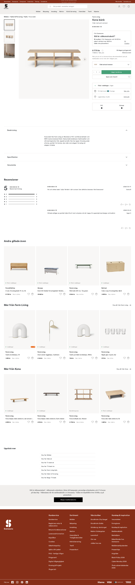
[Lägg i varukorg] (32, 294)
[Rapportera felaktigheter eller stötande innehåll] (129, 204)
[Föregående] (23, 59)
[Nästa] (85, 59)
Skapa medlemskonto (68, 500)
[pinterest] (22, 582)
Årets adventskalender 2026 (120, 567)
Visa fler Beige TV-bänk (48, 477)
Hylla (26, 17)
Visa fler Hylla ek (46, 459)
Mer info (126, 91)
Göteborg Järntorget (99, 527)
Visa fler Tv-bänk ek (47, 462)
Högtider (115, 553)
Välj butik (126, 97)
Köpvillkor (52, 538)
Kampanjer (15, 1)
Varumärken (7, 1)
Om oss (93, 539)
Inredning (54, 11)
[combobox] (67, 6)
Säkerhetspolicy (54, 546)
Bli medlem (126, 42)
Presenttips (116, 550)
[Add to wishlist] (28, 294)
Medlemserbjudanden (120, 546)
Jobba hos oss (96, 543)
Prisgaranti (53, 557)
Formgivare (23, 1)
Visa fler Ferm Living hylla (49, 470)
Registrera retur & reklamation (55, 525)
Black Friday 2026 (118, 557)
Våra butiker (118, 1)
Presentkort (74, 550)
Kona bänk (32, 17)
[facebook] (12, 582)
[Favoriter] (124, 6)
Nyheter (96, 11)
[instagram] (17, 582)
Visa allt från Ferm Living (120, 305)
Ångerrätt (52, 569)
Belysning (46, 11)
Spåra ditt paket (55, 550)
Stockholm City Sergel (99, 519)
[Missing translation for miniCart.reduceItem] (93, 72)
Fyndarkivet (44, 1)
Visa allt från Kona (122, 369)
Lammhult (94, 535)
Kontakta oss (127, 1)
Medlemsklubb (117, 531)
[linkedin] (27, 582)
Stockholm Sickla (97, 523)
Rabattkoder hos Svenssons (118, 540)
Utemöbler (82, 11)
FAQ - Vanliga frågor (56, 553)
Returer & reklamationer (57, 530)
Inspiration (30, 1)
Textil (90, 11)
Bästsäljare (116, 535)
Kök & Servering (71, 11)
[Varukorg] (128, 6)
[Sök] (50, 6)
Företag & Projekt (55, 565)
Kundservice (53, 519)
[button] (97, 27)
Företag (37, 1)
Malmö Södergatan (98, 531)
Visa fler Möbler (46, 455)
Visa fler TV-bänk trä (47, 466)
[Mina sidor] (119, 6)
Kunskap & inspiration (119, 527)
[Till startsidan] (6, 6)
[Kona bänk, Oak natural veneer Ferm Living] (54, 59)
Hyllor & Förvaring (16, 17)
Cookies (52, 542)
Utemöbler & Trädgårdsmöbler (76, 536)
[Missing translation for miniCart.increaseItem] (99, 72)
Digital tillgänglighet (56, 561)
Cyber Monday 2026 (119, 561)
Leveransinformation (56, 534)
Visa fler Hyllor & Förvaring (49, 474)
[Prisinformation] (102, 50)
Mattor (61, 11)
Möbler (38, 11)
